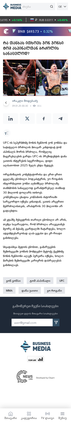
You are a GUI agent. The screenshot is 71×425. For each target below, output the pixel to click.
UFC (61, 280)
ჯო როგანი (54, 290)
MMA (9, 290)
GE (60, 6)
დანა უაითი (30, 290)
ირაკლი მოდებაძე (25, 101)
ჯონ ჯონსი (13, 280)
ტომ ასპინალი (40, 280)
